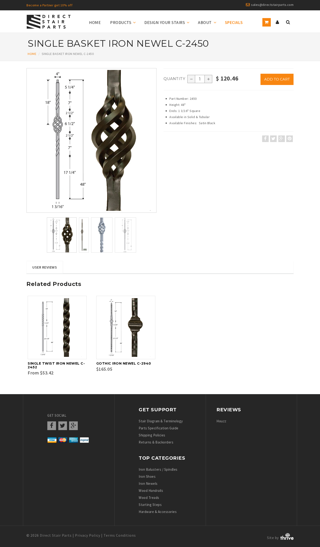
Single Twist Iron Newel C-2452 (56, 365)
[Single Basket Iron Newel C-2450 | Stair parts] (91, 140)
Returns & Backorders (156, 442)
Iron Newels (148, 483)
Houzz (221, 421)
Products (120, 22)
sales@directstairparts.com (272, 5)
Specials (234, 22)
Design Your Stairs (164, 22)
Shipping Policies (152, 435)
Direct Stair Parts (56, 535)
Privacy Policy (87, 535)
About (205, 22)
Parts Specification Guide (159, 428)
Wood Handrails (151, 490)
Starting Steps (150, 504)
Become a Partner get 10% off (49, 5)
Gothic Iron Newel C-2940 (123, 363)
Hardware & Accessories (158, 511)
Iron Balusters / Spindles (158, 469)
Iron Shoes (147, 476)
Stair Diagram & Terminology (161, 421)
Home (95, 22)
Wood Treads (149, 497)
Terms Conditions (120, 535)
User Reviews (44, 267)
